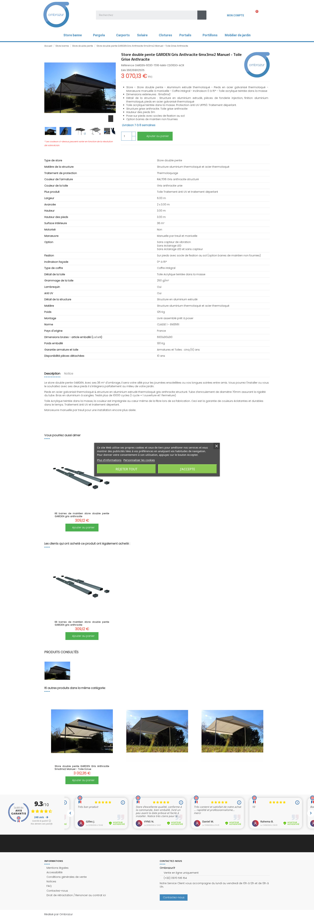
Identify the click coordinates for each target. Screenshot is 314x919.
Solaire (142, 35)
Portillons (210, 35)
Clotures (165, 35)
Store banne (72, 35)
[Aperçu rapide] (82, 508)
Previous (49, 740)
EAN (123, 70)
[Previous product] (265, 45)
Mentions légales (58, 868)
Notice (68, 374)
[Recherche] (201, 15)
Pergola (99, 35)
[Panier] (254, 14)
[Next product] (268, 45)
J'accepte (187, 469)
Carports (123, 35)
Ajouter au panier (157, 136)
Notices (51, 881)
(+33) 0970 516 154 (175, 878)
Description (52, 374)
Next (265, 740)
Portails (185, 35)
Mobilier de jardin (238, 35)
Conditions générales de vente (67, 877)
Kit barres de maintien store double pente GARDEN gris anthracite (82, 515)
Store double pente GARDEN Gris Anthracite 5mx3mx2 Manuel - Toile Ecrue (82, 767)
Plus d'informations (109, 460)
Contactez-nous (57, 891)
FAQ (49, 886)
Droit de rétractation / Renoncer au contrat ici (76, 895)
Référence (127, 65)
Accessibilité (55, 872)
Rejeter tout (126, 469)
